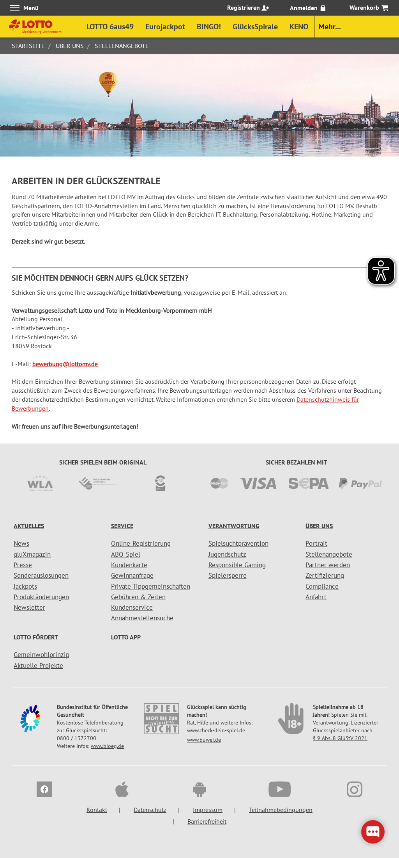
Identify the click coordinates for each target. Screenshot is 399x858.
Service (122, 526)
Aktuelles (29, 526)
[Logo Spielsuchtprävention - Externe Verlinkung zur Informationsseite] (161, 724)
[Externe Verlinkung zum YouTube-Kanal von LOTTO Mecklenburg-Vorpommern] (277, 790)
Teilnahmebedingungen (280, 809)
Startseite (28, 46)
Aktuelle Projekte (38, 665)
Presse (23, 565)
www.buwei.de (204, 739)
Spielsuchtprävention (238, 543)
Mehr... (329, 26)
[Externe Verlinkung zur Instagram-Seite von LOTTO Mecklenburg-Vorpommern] (354, 790)
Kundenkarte (129, 565)
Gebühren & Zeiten (138, 597)
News (21, 543)
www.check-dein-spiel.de (216, 730)
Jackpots (25, 586)
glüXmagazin (32, 554)
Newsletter (29, 607)
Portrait (316, 543)
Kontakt (97, 809)
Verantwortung (234, 526)
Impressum (207, 809)
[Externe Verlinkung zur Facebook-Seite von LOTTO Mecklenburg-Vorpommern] (44, 790)
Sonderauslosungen (41, 575)
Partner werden (327, 565)
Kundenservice (132, 607)
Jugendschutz (227, 554)
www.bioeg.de (107, 745)
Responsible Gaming (237, 565)
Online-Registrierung (141, 543)
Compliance (322, 586)
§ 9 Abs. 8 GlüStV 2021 (340, 738)
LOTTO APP (126, 637)
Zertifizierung (324, 575)
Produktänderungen (41, 597)
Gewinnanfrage (132, 575)
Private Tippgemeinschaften (150, 586)
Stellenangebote (328, 554)
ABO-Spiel (125, 554)
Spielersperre (227, 575)
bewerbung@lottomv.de (65, 364)
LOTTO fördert (36, 637)
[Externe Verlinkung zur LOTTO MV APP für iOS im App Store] (121, 790)
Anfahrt (316, 597)
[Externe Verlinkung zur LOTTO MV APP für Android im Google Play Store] (199, 790)
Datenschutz (150, 809)
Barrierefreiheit (206, 821)
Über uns (70, 46)
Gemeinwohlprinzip (41, 654)
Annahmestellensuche (142, 618)
